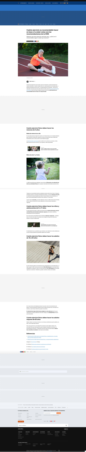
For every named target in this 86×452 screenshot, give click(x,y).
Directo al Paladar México (42, 444)
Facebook (62, 3)
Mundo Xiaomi (20, 438)
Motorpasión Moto (50, 434)
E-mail (38, 41)
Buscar (66, 425)
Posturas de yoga (37, 407)
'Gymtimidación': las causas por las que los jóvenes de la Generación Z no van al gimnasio (49, 225)
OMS (35, 351)
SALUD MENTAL (55, 3)
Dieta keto (59, 407)
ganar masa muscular (38, 419)
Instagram (60, 3)
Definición (36, 416)
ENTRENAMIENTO (23, 3)
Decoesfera (56, 434)
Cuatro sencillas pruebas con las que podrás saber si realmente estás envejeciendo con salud (49, 149)
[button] (32, 81)
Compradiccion (57, 435)
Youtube (64, 3)
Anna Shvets (33, 341)
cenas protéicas (29, 419)
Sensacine (34, 433)
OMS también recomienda (33, 141)
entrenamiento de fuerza (29, 417)
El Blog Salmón (64, 433)
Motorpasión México (49, 444)
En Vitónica (42, 147)
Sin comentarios (30, 41)
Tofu (55, 407)
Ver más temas (20, 421)
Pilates (33, 407)
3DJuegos (27, 433)
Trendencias (56, 433)
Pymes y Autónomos (63, 435)
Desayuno (19, 416)
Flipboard (65, 3)
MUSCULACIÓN (48, 3)
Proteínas (36, 413)
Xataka (19, 433)
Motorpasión (49, 433)
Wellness (31, 351)
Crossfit (29, 407)
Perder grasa (20, 419)
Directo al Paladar (42, 433)
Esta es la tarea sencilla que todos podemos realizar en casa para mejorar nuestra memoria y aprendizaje (38, 404)
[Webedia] (66, 0)
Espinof (34, 434)
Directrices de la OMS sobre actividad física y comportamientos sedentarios (43, 339)
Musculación (20, 413)
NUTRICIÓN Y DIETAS (39, 3)
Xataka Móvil (20, 434)
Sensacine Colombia (34, 445)
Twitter (35, 41)
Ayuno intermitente (51, 407)
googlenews (67, 3)
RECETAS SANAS (31, 3)
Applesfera (19, 435)
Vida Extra (27, 434)
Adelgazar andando (44, 407)
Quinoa (26, 407)
